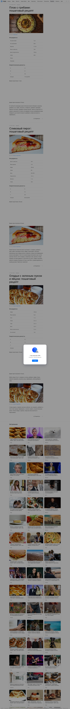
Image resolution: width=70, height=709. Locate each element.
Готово (35, 360)
